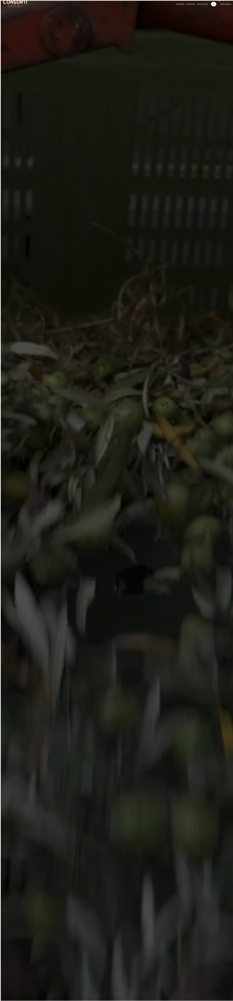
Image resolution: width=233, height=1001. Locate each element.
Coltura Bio (190, 4)
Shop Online (180, 4)
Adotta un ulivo (202, 4)
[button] (213, 4)
